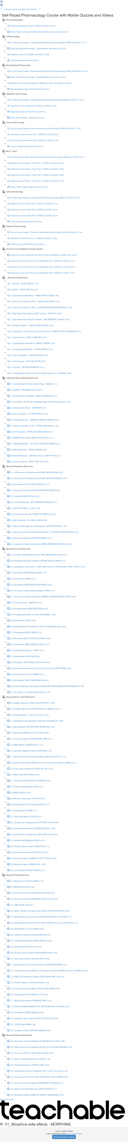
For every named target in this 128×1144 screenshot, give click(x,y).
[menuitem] (1, 5)
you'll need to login (74, 1133)
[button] (1, 2)
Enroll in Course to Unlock (64, 1137)
